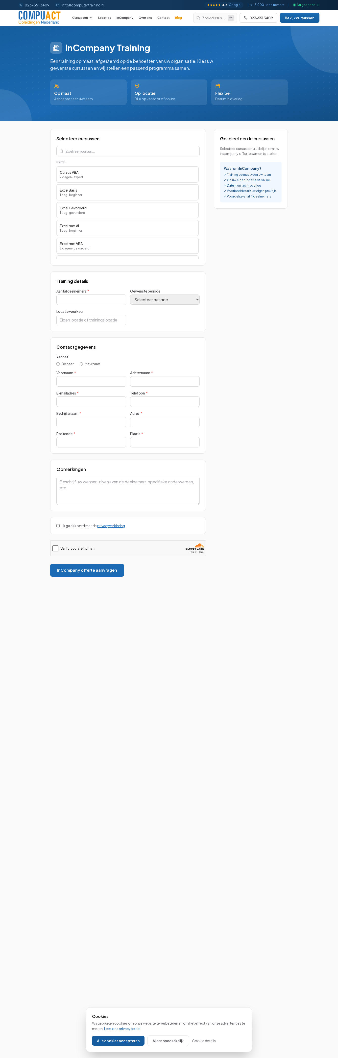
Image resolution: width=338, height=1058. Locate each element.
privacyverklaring (111, 525)
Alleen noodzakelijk (168, 1040)
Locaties (104, 18)
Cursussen (80, 18)
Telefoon (139, 393)
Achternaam (141, 372)
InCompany (125, 18)
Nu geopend (306, 5)
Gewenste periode (145, 291)
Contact (163, 18)
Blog (178, 18)
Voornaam (66, 372)
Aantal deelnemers (72, 291)
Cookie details (204, 1040)
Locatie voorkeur (70, 311)
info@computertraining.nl (83, 5)
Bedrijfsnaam (68, 413)
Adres (136, 413)
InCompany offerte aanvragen (87, 570)
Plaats (136, 433)
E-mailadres (67, 393)
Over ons (145, 18)
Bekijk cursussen (299, 18)
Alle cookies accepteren (118, 1040)
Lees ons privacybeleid (122, 1028)
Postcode (65, 433)
